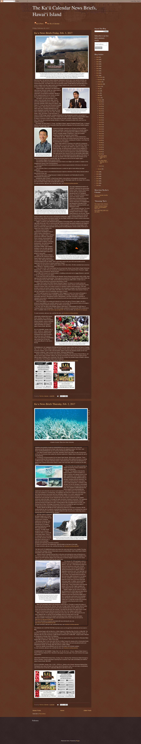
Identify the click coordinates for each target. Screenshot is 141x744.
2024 (97, 59)
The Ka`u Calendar (53, 23)
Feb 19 (100, 120)
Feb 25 (100, 108)
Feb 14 (100, 129)
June (99, 91)
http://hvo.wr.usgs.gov (81, 309)
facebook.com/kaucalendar (71, 183)
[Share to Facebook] (65, 396)
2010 (97, 185)
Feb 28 (100, 101)
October (100, 81)
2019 (97, 70)
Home (62, 710)
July (99, 88)
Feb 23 (100, 113)
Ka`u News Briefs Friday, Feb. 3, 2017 (53, 32)
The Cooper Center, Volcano (101, 204)
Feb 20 (100, 117)
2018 (97, 73)
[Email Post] (58, 396)
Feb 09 (100, 140)
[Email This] (61, 396)
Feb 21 (100, 115)
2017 (97, 75)
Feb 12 (100, 133)
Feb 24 (100, 110)
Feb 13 (100, 131)
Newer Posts (37, 710)
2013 (97, 178)
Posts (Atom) (42, 713)
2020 (97, 68)
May (99, 93)
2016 (97, 171)
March (99, 97)
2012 (97, 181)
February (100, 100)
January (100, 169)
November (100, 79)
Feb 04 (100, 151)
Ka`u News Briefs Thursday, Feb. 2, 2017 (54, 404)
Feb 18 (100, 122)
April (99, 95)
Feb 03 (100, 154)
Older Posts (87, 710)
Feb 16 (100, 126)
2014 (97, 176)
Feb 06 (100, 147)
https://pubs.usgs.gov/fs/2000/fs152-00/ (45, 622)
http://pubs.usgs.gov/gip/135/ (55, 309)
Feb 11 (100, 135)
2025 (97, 57)
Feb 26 (100, 106)
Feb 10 (100, 138)
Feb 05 (100, 149)
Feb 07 (100, 144)
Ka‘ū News (40, 23)
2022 (97, 64)
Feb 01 (100, 166)
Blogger (78, 740)
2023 (97, 61)
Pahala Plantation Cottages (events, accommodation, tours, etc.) (101, 207)
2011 (97, 183)
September (100, 84)
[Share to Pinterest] (67, 396)
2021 (97, 66)
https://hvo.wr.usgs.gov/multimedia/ (44, 619)
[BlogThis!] (62, 396)
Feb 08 (100, 142)
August (99, 86)
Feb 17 (100, 124)
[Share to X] (64, 396)
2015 (97, 174)
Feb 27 (100, 104)
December (100, 77)
